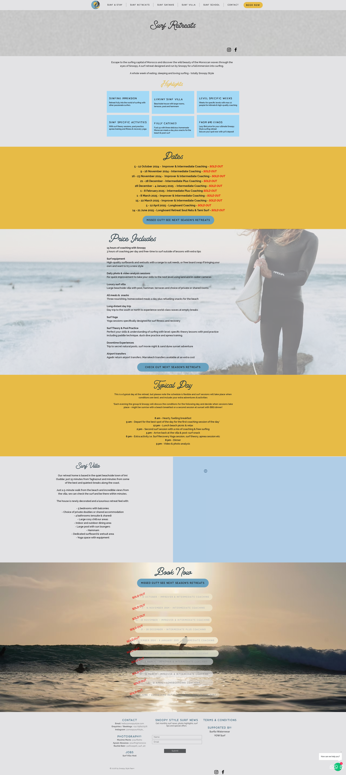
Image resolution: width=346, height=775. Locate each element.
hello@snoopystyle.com (133, 723)
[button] (138, 595)
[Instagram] (229, 49)
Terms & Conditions (220, 720)
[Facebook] (235, 49)
